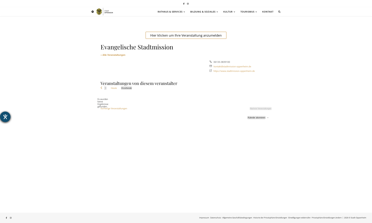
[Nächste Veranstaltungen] (105, 88)
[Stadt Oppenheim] (104, 11)
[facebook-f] (184, 3)
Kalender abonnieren (256, 118)
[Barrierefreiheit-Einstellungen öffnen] (5, 117)
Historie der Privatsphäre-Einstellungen (270, 217)
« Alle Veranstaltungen (113, 55)
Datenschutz (215, 217)
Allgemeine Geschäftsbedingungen (237, 217)
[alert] (103, 103)
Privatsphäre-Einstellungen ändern (327, 217)
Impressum (204, 217)
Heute (114, 88)
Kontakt (267, 11)
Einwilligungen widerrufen (299, 217)
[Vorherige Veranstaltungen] (101, 87)
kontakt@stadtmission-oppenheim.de (232, 66)
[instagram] (188, 3)
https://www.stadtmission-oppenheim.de (234, 70)
